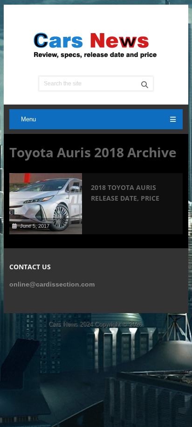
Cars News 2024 (70, 324)
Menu (28, 119)
